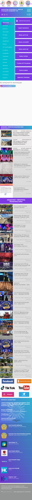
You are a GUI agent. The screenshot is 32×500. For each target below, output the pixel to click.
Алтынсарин (6, 19)
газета (14, 469)
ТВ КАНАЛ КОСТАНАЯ (14, 443)
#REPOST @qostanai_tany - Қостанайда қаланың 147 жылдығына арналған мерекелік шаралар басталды (22, 313)
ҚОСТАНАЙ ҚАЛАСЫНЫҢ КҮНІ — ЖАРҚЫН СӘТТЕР (21, 293)
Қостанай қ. (6, 71)
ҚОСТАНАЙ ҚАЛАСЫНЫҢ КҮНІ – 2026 (21, 341)
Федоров (5, 65)
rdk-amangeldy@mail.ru (7, 419)
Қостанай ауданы (7, 47)
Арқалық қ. (6, 68)
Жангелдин (6, 31)
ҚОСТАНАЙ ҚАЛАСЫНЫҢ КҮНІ (21, 255)
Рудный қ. (5, 77)
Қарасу (5, 44)
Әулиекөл (5, 25)
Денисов (5, 28)
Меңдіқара (6, 53)
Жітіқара (5, 34)
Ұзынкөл (5, 62)
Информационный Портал (16, 451)
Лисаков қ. (5, 74)
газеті (14, 460)
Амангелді (6, 22)
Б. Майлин (5, 50)
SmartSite (27, 491)
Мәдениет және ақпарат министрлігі (20, 434)
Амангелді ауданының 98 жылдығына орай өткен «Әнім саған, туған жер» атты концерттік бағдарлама (22, 153)
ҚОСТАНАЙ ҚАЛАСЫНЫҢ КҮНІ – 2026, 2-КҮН (21, 303)
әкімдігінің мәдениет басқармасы (17, 425)
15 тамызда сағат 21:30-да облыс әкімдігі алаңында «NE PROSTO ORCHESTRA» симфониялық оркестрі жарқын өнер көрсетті (22, 265)
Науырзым (5, 56)
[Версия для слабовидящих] (7, 15)
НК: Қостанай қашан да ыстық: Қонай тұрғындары (21, 332)
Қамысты (5, 38)
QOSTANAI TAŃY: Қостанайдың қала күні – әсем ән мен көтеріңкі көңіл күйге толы (22, 246)
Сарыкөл (5, 59)
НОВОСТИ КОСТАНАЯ (14, 477)
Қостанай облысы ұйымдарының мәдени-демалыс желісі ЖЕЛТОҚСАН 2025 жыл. (21, 189)
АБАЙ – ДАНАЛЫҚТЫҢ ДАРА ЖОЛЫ (20, 361)
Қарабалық (6, 41)
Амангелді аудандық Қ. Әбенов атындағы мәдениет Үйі (12, 10)
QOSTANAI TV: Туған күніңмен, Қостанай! (20, 226)
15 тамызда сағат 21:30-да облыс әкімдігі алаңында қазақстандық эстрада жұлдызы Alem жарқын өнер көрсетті (22, 275)
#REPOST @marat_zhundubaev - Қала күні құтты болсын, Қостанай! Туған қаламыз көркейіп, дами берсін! (22, 284)
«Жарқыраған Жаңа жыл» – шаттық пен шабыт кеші (22, 176)
